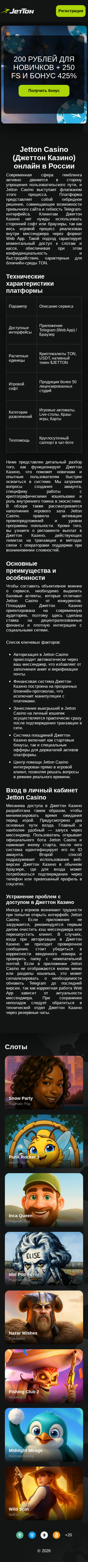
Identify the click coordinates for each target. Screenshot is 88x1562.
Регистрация (70, 11)
